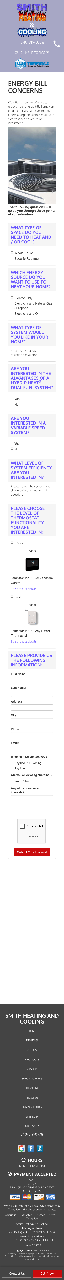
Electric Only (23, 298)
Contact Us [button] (17, 1273)
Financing (32, 1088)
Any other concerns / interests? (25, 790)
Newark (53, 1214)
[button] (32, 852)
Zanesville (32, 1218)
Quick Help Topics (30, 52)
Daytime (19, 763)
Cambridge (10, 1214)
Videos (32, 1050)
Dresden (40, 1214)
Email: (15, 743)
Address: (17, 701)
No (16, 404)
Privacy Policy (32, 1107)
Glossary (32, 1126)
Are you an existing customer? (31, 775)
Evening (36, 763)
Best (17, 597)
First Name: (18, 674)
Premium (20, 543)
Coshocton (26, 1214)
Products (32, 1059)
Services (32, 1069)
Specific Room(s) (26, 258)
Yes (17, 398)
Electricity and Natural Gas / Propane (33, 305)
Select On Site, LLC (40, 1250)
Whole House (24, 253)
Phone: (16, 729)
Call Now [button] (47, 1273)
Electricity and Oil (26, 313)
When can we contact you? (29, 757)
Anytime (19, 768)
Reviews (32, 1040)
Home (32, 1031)
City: (14, 715)
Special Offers (32, 1078)
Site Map (32, 1116)
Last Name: (18, 688)
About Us (32, 1097)
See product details (24, 589)
